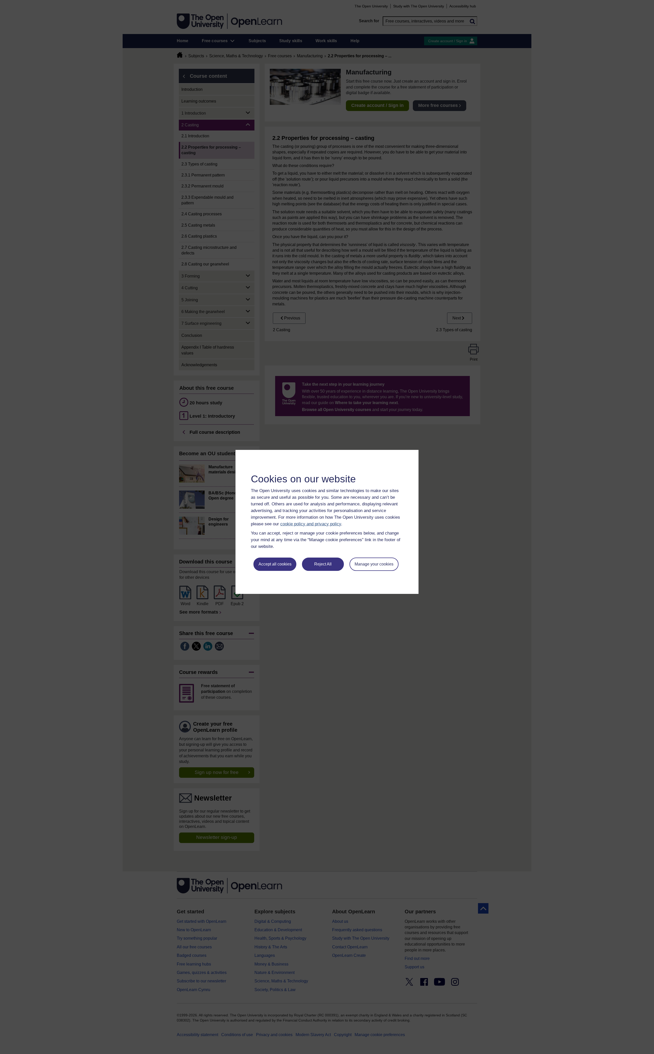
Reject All (323, 564)
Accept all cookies (275, 564)
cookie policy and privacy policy (310, 524)
